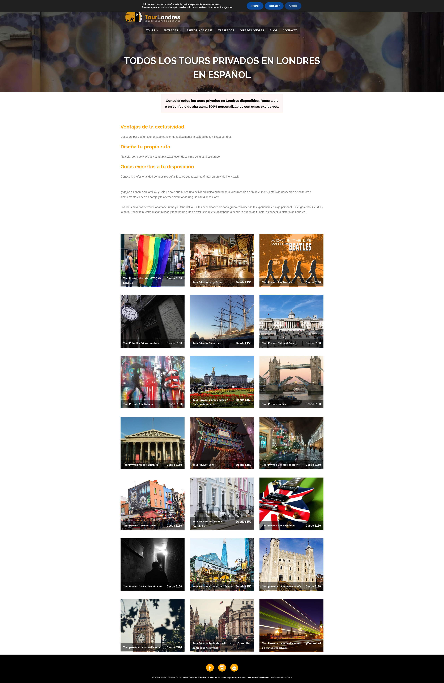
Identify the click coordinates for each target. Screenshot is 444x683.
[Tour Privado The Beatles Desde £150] (291, 260)
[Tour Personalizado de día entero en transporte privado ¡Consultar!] (291, 625)
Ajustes (293, 5)
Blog (273, 30)
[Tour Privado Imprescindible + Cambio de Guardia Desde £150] (222, 381)
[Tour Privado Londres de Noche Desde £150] (291, 442)
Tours (151, 30)
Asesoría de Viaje (199, 30)
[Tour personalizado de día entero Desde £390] (153, 625)
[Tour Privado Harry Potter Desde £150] (222, 260)
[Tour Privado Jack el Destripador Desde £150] (153, 564)
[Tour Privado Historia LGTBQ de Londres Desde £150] (153, 260)
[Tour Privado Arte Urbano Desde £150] (153, 381)
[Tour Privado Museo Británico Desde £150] (153, 442)
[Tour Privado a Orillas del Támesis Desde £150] (222, 564)
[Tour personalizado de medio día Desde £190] (291, 564)
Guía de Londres (252, 30)
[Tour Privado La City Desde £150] (291, 381)
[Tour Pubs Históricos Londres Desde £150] (153, 321)
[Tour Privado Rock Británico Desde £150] (291, 503)
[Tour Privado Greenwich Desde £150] (222, 321)
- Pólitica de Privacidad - (281, 677)
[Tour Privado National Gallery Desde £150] (291, 321)
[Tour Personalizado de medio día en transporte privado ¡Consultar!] (222, 625)
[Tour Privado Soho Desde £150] (222, 442)
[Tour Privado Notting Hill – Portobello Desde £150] (222, 503)
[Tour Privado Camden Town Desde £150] (153, 503)
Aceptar (255, 5)
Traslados (226, 30)
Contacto (290, 30)
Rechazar (274, 5)
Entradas (171, 30)
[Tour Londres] (220, 13)
